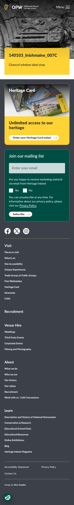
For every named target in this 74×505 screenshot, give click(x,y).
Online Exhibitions (14, 440)
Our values (10, 386)
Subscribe (18, 214)
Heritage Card (11, 287)
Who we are (10, 374)
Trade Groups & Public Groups (20, 275)
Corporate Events (13, 343)
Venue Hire (13, 325)
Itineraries (9, 293)
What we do (10, 369)
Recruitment (13, 311)
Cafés (7, 298)
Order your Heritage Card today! (32, 138)
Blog (6, 446)
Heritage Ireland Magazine (18, 452)
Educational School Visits (17, 429)
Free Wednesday (13, 281)
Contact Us (10, 474)
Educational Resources (16, 434)
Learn (8, 410)
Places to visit (11, 252)
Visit (7, 246)
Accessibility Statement (16, 467)
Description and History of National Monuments (30, 417)
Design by (15, 485)
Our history (10, 380)
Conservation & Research (17, 423)
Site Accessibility (13, 264)
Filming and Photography (17, 349)
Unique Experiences (14, 270)
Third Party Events (14, 337)
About (9, 362)
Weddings (9, 332)
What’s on (9, 258)
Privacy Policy (27, 205)
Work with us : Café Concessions (21, 398)
